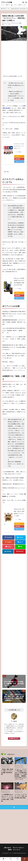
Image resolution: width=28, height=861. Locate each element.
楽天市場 (17, 159)
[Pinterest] (20, 551)
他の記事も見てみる (13, 738)
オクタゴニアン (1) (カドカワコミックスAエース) (19, 146)
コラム (15, 4)
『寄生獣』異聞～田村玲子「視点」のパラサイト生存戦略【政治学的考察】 (7, 772)
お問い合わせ (7, 847)
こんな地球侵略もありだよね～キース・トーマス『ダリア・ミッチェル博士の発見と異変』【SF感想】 (7, 798)
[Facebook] (8, 537)
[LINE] (20, 547)
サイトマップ (16, 849)
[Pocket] (8, 547)
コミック (6, 24)
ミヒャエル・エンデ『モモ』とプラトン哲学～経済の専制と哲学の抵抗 (21, 796)
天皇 (9, 24)
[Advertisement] (14, 58)
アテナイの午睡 (6, 2)
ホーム (2, 4)
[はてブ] (20, 542)
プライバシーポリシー (18, 847)
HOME (4, 8)
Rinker (20, 151)
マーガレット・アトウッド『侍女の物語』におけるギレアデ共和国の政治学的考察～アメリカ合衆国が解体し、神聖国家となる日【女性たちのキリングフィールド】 (21, 774)
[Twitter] (20, 537)
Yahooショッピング (19, 162)
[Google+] (8, 542)
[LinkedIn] (8, 551)
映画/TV (8, 4)
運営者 (10, 849)
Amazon (17, 156)
